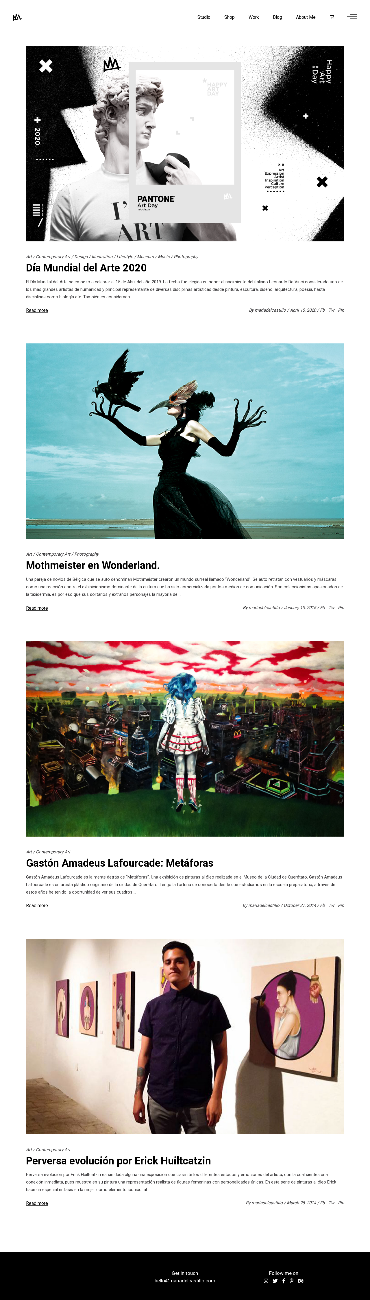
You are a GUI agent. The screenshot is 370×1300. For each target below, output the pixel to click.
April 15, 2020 (303, 310)
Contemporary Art (53, 256)
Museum (145, 256)
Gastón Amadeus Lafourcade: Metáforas (119, 863)
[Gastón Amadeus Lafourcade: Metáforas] (185, 739)
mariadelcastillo (271, 310)
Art (29, 256)
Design (81, 256)
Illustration (102, 256)
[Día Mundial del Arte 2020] (185, 143)
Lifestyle (124, 256)
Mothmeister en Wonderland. (93, 565)
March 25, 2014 (302, 1202)
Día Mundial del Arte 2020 (86, 268)
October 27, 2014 (300, 905)
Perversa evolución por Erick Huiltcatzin (118, 1161)
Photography (186, 256)
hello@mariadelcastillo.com (185, 1281)
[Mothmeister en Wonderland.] (185, 441)
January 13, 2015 (300, 607)
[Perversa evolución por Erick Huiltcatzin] (185, 1036)
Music (164, 256)
